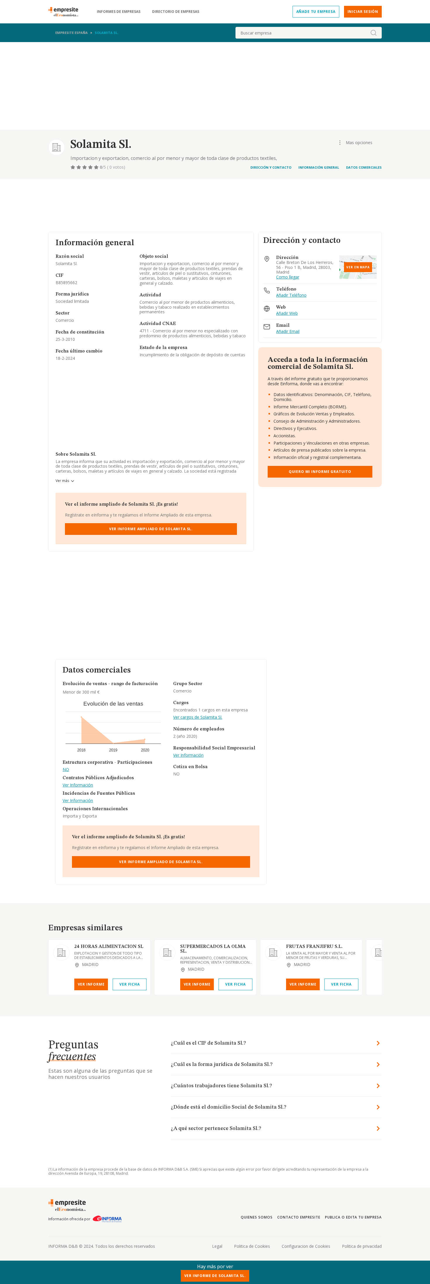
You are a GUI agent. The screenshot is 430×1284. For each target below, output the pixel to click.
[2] (79, 167)
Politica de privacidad (362, 1246)
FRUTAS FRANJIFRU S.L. (314, 946)
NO (66, 769)
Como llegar (287, 277)
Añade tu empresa (316, 11)
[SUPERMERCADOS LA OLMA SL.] (167, 952)
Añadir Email (288, 331)
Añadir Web (287, 313)
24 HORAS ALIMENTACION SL (108, 946)
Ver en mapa (358, 267)
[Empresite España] (65, 11)
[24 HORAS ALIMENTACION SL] (61, 952)
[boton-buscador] (373, 33)
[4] (91, 167)
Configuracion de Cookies (306, 1246)
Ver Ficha (129, 984)
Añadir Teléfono (291, 295)
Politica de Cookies (252, 1246)
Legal (217, 1246)
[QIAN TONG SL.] (379, 952)
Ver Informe (91, 984)
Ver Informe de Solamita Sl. (215, 1275)
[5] (97, 167)
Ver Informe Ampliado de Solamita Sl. (151, 528)
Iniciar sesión (363, 11)
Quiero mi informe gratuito (320, 471)
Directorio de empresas (175, 12)
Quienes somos (256, 1217)
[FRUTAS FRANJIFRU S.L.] (273, 952)
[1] (73, 167)
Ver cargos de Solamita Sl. (197, 717)
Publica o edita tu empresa (353, 1217)
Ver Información (78, 785)
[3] (85, 167)
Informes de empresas (118, 12)
